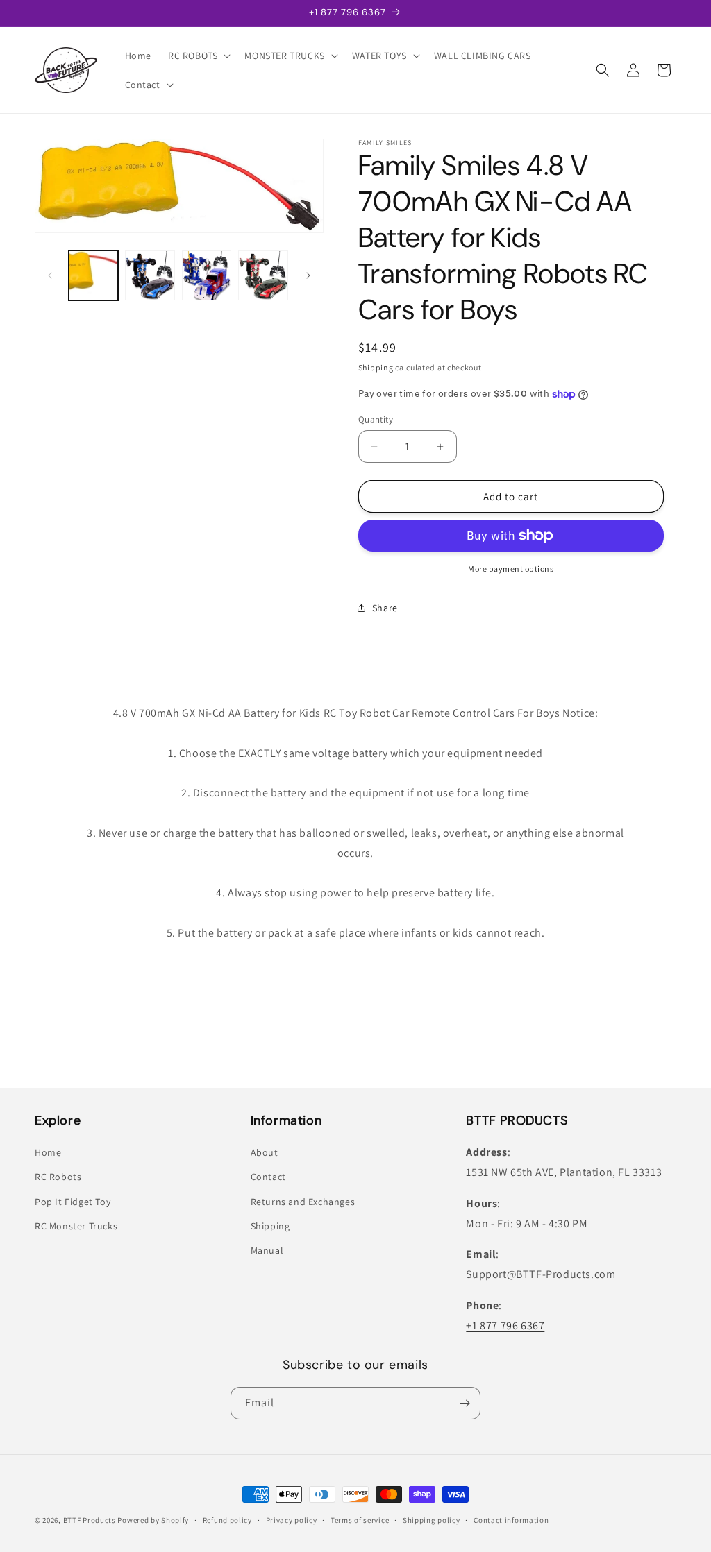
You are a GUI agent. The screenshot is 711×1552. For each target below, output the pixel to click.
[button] (198, 55)
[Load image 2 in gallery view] (149, 275)
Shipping (376, 367)
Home (48, 1152)
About (264, 1152)
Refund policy (227, 1520)
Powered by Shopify (153, 1520)
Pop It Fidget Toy (72, 1201)
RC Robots (58, 1176)
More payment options (510, 568)
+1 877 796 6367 (505, 1325)
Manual (267, 1250)
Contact (268, 1176)
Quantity (375, 419)
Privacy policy (291, 1520)
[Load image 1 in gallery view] (93, 275)
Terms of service (360, 1520)
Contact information (511, 1520)
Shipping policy (431, 1520)
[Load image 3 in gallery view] (206, 275)
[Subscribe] (464, 1403)
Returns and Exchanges (303, 1201)
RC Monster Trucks (76, 1226)
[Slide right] (308, 275)
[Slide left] (50, 275)
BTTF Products (89, 1520)
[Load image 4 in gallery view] (262, 275)
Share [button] (385, 608)
